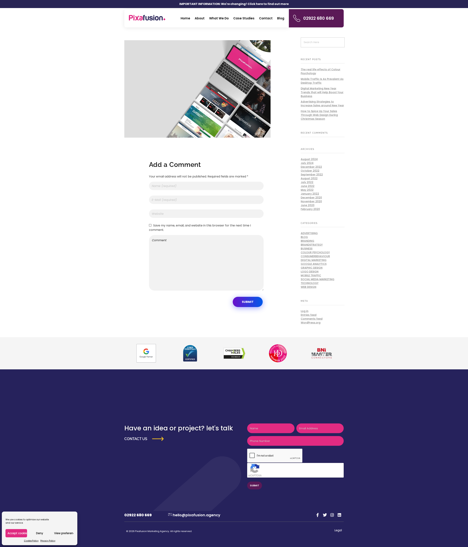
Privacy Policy (47, 540)
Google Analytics (314, 264)
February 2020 (310, 209)
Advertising (309, 233)
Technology (309, 283)
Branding (307, 241)
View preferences (64, 533)
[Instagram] (332, 515)
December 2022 (311, 167)
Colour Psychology (315, 252)
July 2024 (307, 163)
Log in (304, 311)
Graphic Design (311, 268)
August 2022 (309, 178)
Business (306, 248)
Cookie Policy (31, 540)
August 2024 (309, 159)
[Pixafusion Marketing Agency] (147, 17)
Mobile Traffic (311, 275)
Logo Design (309, 271)
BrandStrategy (312, 245)
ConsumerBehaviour (315, 256)
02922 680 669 (318, 18)
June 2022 (307, 186)
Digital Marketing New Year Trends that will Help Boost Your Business (322, 92)
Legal (338, 530)
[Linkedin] (339, 515)
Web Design (308, 287)
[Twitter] (325, 515)
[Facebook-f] (317, 515)
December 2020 (311, 197)
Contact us (135, 439)
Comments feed (311, 319)
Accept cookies (17, 533)
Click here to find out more (268, 4)
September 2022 (312, 174)
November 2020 (311, 201)
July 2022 (307, 182)
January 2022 (310, 194)
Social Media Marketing (317, 279)
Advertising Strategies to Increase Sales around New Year (322, 103)
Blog (304, 237)
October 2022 (310, 171)
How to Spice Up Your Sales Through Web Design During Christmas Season (319, 115)
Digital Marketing (314, 260)
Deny (39, 533)
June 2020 (307, 205)
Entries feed (308, 315)
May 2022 (307, 190)
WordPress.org (310, 322)
